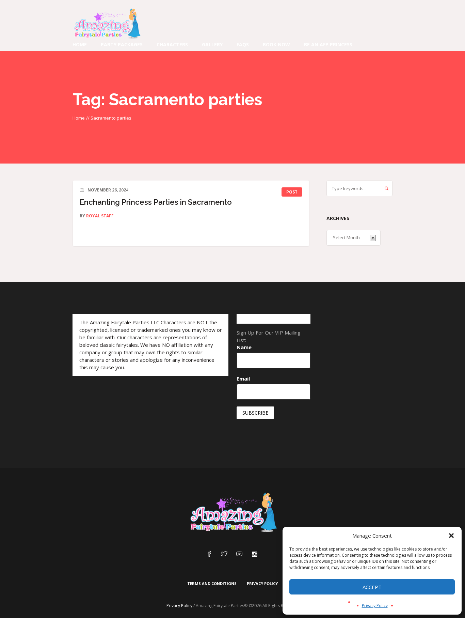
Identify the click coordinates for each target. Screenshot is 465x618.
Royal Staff (100, 216)
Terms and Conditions (212, 583)
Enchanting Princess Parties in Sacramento (156, 202)
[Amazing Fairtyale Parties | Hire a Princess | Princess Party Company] (232, 513)
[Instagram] (254, 554)
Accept (372, 587)
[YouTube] (239, 554)
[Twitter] (224, 554)
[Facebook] (209, 554)
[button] (451, 535)
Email (243, 378)
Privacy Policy (375, 605)
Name (244, 347)
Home (79, 118)
